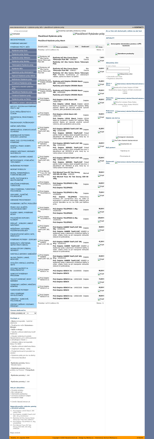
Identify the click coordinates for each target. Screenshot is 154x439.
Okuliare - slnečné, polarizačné (19, 195)
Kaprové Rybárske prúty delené (23, 76)
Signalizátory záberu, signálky (20, 249)
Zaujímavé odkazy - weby (20, 349)
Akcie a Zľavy (109, 84)
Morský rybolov (18, 169)
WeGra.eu (89, 438)
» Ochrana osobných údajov (20, 396)
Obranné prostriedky (20, 200)
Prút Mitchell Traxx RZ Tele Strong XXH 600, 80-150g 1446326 (22, 426)
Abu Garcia (86, 58)
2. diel (20, 381)
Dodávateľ (85, 46)
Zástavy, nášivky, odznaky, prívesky (22, 305)
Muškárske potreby (19, 166)
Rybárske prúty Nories (20, 54)
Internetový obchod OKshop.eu (106, 438)
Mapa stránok (15, 433)
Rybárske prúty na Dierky (21, 99)
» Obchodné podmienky (19, 394)
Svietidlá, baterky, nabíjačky (23, 254)
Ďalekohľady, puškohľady (22, 122)
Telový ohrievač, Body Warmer (20, 280)
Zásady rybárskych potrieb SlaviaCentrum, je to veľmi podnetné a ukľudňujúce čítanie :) (23, 338)
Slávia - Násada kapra (21, 364)
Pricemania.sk (125, 156)
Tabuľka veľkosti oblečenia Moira (23, 346)
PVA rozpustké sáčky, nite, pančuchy (22, 235)
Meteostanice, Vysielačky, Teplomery (22, 161)
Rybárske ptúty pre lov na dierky (23, 355)
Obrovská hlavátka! (18, 358)
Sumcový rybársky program (19, 274)
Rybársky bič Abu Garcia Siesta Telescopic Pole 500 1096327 (24, 418)
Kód (76, 46)
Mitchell (86, 173)
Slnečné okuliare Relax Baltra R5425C (125, 104)
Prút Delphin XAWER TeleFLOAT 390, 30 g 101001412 (24, 415)
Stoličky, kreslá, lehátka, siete (22, 264)
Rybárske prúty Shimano (21, 58)
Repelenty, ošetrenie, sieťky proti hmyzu (20, 244)
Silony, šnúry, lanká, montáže (19, 258)
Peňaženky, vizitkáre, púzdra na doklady (20, 229)
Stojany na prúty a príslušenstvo (19, 269)
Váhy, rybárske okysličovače (17, 294)
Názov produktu (62, 47)
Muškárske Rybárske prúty (22, 79)
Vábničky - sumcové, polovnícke (19, 300)
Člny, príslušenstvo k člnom (20, 112)
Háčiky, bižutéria (18, 126)
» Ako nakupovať (16, 392)
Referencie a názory (110, 111)
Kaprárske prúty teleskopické (22, 72)
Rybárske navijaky (18, 43)
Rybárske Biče (17, 68)
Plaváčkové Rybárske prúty (54, 27)
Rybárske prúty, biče (35, 27)
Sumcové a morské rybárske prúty (22, 87)
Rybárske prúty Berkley (20, 61)
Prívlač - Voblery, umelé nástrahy (21, 224)
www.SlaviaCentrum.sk (18, 27)
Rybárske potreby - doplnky (23, 239)
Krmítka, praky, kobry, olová (20, 147)
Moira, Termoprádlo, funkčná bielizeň (20, 174)
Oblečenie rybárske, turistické (19, 184)
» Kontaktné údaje (16, 397)
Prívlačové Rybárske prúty (22, 83)
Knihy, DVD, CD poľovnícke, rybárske (22, 141)
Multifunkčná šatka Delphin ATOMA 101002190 (125, 90)
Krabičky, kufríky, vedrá (21, 157)
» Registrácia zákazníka (114, 78)
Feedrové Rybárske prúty (21, 95)
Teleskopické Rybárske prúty (22, 65)
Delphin (86, 82)
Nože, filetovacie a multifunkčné (19, 179)
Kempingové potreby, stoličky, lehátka (20, 136)
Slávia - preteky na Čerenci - (22, 369)
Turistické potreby (19, 290)
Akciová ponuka (17, 40)
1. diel (20, 375)
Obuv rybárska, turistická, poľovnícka (22, 190)
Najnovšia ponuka (109, 98)
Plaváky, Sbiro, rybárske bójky (21, 213)
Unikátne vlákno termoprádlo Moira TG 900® (21, 343)
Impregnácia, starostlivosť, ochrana (23, 130)
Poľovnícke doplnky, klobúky (20, 219)
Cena (100, 47)
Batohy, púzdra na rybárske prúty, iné (23, 107)
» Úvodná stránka (16, 390)
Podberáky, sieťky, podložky (23, 203)
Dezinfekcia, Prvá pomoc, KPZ (22, 118)
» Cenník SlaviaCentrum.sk (20, 402)
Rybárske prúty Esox (20, 50)
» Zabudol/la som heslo (114, 76)
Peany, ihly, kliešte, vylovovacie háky (19, 208)
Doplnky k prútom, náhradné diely (24, 103)
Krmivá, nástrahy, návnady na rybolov (22, 152)
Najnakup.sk (125, 151)
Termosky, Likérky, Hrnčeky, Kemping (23, 285)
